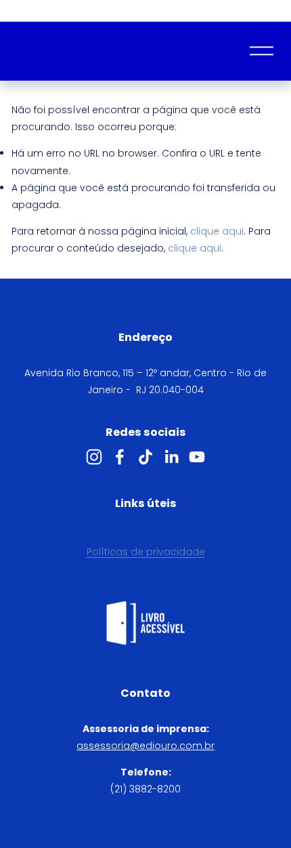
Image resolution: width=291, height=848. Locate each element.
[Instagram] (94, 457)
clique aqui (217, 231)
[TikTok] (145, 457)
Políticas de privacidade (146, 552)
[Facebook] (120, 457)
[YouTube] (197, 457)
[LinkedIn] (171, 457)
